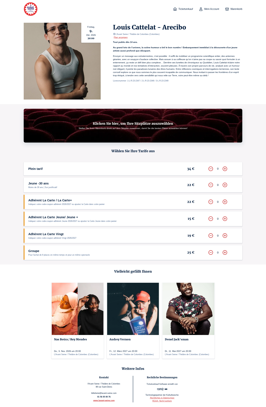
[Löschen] (211, 169)
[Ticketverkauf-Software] (162, 389)
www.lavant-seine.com (104, 400)
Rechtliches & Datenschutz (162, 398)
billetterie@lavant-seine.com (104, 393)
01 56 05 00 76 (104, 397)
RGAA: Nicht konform (162, 401)
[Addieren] (225, 169)
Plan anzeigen (121, 37)
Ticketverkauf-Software (157, 384)
